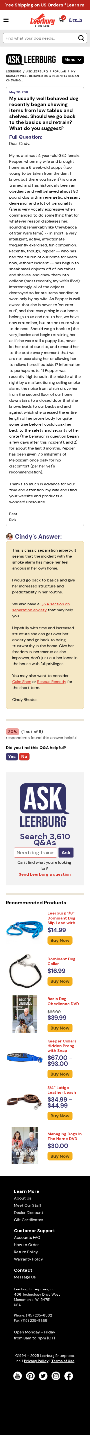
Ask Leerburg (37, 71)
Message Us (25, 1277)
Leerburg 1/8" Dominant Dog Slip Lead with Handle (62, 920)
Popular (59, 71)
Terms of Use (62, 1361)
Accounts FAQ (27, 1237)
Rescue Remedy (51, 681)
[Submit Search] (81, 38)
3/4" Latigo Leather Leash (62, 1090)
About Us (22, 1198)
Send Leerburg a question (45, 874)
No (24, 756)
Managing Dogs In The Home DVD (65, 1136)
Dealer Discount (28, 1212)
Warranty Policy (28, 1259)
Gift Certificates (28, 1219)
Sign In (75, 19)
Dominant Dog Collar (62, 961)
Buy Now (60, 940)
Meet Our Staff (27, 1205)
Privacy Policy (36, 1361)
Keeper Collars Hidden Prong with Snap (62, 1045)
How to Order (26, 1244)
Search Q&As (45, 840)
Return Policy (26, 1252)
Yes (12, 756)
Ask (66, 852)
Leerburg (14, 71)
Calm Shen (21, 681)
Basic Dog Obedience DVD (63, 1001)
